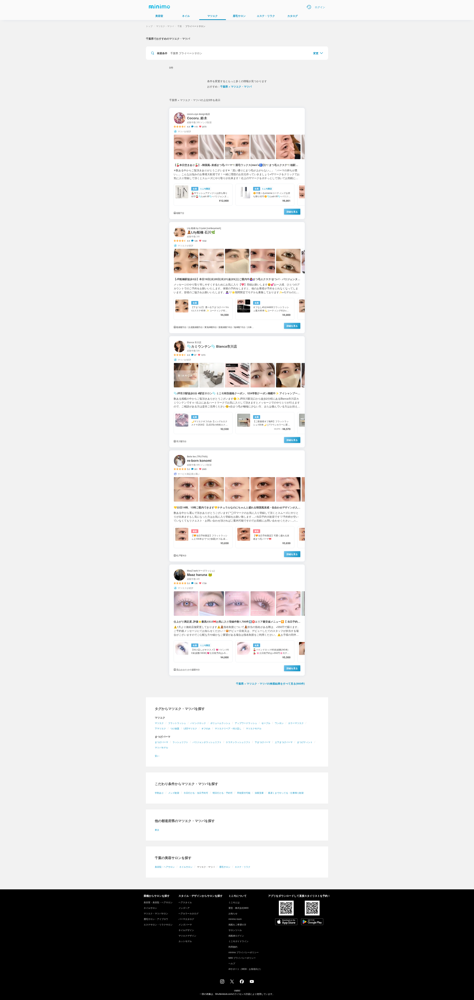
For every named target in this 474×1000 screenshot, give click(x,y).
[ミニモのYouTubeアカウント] (252, 982)
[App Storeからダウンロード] (286, 922)
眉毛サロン (224, 866)
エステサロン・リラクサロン (158, 924)
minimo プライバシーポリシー (243, 952)
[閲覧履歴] (309, 7)
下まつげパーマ (262, 742)
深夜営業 (259, 792)
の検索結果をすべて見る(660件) (270, 683)
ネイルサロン (186, 866)
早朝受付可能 (243, 792)
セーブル (265, 723)
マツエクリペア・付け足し (228, 728)
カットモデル (185, 941)
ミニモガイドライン (238, 941)
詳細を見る (292, 211)
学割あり (159, 792)
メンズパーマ (185, 924)
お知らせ (232, 913)
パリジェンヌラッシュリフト (207, 742)
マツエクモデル (253, 728)
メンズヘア (184, 907)
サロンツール (235, 930)
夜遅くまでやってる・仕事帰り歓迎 (286, 792)
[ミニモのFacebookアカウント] (242, 982)
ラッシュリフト (180, 742)
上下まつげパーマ (284, 742)
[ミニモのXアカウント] (232, 982)
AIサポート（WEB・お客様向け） (245, 968)
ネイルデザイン (186, 930)
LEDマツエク (190, 728)
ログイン (320, 7)
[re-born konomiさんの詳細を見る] (237, 506)
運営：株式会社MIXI (238, 907)
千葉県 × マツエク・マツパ (236, 86)
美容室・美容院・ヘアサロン (158, 902)
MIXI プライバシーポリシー (242, 957)
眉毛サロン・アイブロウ (156, 918)
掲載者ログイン (236, 935)
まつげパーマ (161, 742)
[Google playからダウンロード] (312, 922)
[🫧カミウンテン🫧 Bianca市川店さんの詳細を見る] (237, 391)
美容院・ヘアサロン (165, 866)
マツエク (159, 723)
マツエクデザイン (187, 935)
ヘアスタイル (185, 902)
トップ (149, 26)
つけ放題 (174, 728)
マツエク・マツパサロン (156, 913)
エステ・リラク (242, 866)
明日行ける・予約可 (223, 792)
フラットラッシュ (177, 723)
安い (157, 755)
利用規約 (232, 946)
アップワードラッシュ (246, 723)
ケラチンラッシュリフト (238, 742)
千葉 (179, 26)
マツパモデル (161, 747)
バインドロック (198, 723)
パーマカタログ (186, 918)
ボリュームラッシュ (220, 723)
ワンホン (279, 723)
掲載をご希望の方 (237, 924)
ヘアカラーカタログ (188, 913)
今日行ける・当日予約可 (196, 792)
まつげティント (305, 742)
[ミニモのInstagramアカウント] (222, 982)
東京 (157, 829)
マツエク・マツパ (165, 26)
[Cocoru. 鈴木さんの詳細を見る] (237, 163)
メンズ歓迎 (173, 792)
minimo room (235, 918)
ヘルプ (231, 963)
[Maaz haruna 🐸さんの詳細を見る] (237, 620)
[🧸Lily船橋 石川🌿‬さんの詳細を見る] (237, 277)
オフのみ (205, 728)
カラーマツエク (296, 723)
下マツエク (160, 728)
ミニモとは (234, 902)
